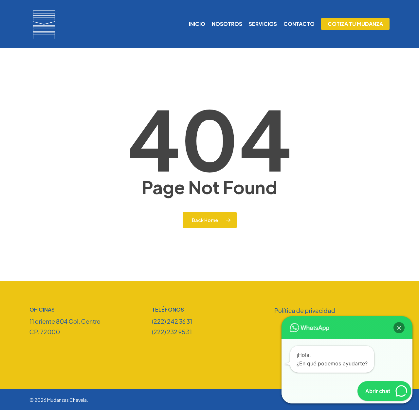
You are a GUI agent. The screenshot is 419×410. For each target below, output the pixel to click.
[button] (399, 327)
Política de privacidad (304, 310)
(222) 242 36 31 (172, 321)
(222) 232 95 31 (172, 332)
